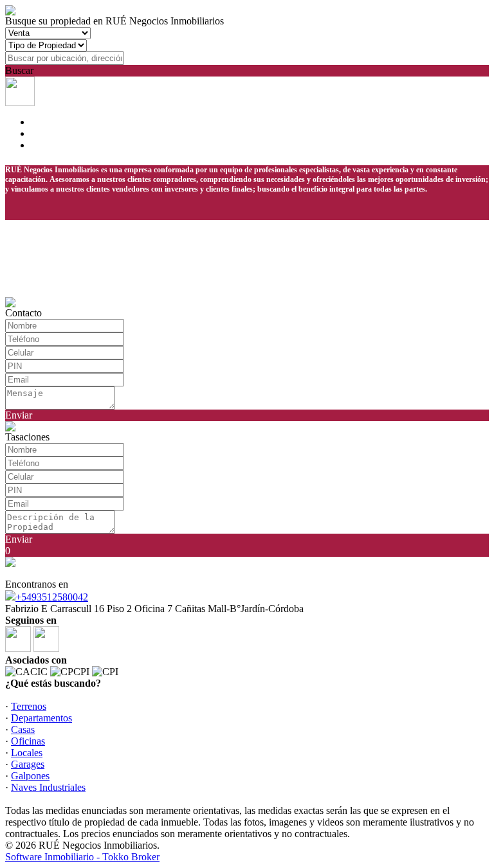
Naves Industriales (48, 787)
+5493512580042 (51, 597)
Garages (27, 764)
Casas (23, 729)
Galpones (30, 775)
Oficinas (28, 741)
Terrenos (28, 706)
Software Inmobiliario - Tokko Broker (82, 856)
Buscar (19, 70)
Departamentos (41, 717)
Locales (26, 752)
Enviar (18, 415)
